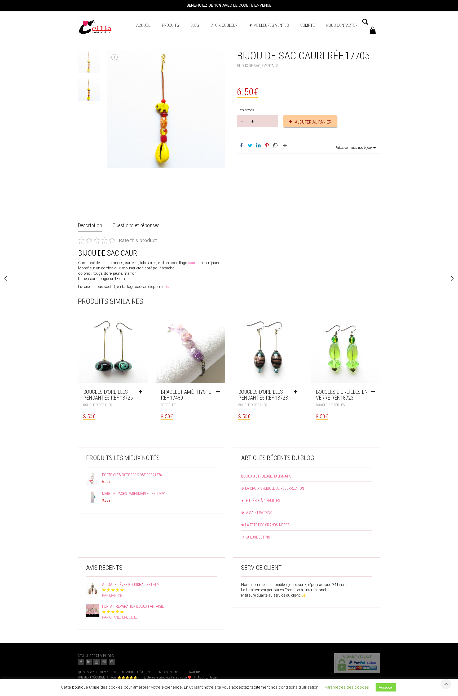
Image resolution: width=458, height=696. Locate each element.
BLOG (195, 25)
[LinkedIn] (89, 662)
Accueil (143, 25)
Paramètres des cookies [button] (347, 690)
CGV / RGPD (108, 672)
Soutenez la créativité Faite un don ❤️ (168, 677)
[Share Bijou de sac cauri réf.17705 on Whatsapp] (275, 146)
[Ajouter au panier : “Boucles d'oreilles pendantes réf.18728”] (297, 392)
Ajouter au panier (313, 122)
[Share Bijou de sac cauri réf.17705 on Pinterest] (267, 146)
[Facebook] (81, 662)
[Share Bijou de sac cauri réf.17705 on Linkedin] (258, 146)
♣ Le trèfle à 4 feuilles (260, 500)
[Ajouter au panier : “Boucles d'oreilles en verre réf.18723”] (374, 392)
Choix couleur (223, 25)
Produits (170, 25)
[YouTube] (96, 662)
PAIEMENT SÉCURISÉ (91, 677)
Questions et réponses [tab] (136, 225)
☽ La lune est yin (255, 537)
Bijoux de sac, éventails (257, 66)
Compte (307, 25)
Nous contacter (342, 25)
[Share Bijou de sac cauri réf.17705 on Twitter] (250, 146)
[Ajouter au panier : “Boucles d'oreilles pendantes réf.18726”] (142, 392)
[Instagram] (104, 662)
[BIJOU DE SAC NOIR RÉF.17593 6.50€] (452, 278)
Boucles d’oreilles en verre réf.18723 (342, 395)
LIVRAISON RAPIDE (169, 672)
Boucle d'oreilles (97, 405)
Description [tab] (90, 225)
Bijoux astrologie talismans (266, 476)
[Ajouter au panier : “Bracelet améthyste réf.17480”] (219, 392)
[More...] (284, 147)
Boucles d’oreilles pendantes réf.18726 (108, 395)
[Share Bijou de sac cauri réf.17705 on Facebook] (241, 146)
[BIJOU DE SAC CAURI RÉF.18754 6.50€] (6, 278)
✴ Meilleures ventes (269, 25)
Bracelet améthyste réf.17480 (186, 395)
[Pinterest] (112, 662)
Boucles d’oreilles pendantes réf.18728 (263, 395)
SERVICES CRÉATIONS (136, 672)
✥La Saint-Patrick (256, 513)
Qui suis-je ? (86, 672)
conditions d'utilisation (298, 690)
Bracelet (168, 405)
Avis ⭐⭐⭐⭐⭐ (124, 677)
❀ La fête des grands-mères (265, 525)
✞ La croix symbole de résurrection (272, 488)
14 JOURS (194, 672)
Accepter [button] (386, 690)
